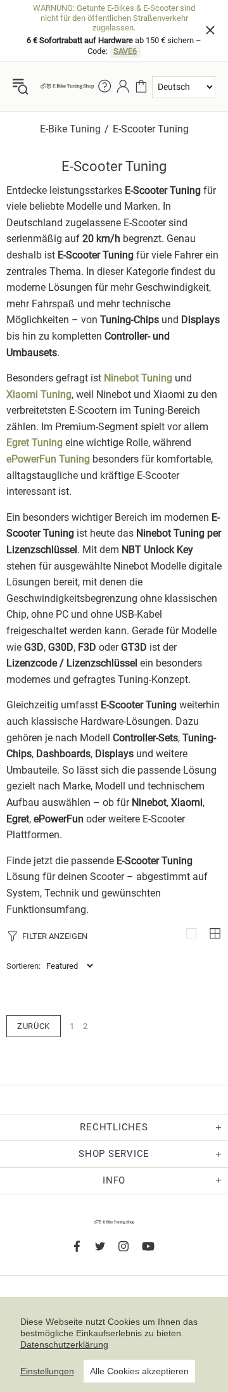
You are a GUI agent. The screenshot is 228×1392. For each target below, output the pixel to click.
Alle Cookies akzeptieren (139, 1371)
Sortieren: (23, 966)
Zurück (33, 1026)
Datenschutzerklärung (64, 1344)
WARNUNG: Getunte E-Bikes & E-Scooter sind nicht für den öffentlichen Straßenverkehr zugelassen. (114, 17)
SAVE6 (125, 51)
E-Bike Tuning (70, 129)
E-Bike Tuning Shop (67, 86)
